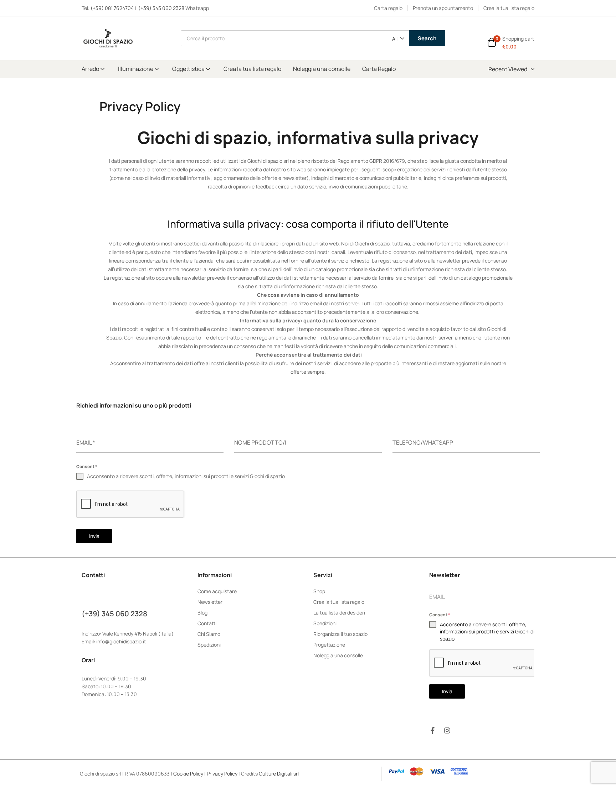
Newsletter (209, 601)
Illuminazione (136, 69)
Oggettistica (189, 69)
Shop (319, 591)
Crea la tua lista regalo (252, 69)
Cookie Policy (188, 773)
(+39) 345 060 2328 (161, 8)
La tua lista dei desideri (339, 612)
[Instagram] (447, 730)
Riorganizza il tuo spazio (340, 634)
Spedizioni (209, 644)
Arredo (91, 69)
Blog (202, 612)
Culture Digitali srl (279, 773)
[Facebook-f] (432, 730)
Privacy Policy (222, 773)
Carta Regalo (379, 69)
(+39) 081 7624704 (112, 8)
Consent (86, 466)
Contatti (206, 623)
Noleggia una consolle (321, 69)
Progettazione (329, 644)
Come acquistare (217, 591)
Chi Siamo (208, 634)
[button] (398, 39)
